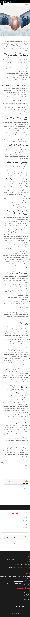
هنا (8, 454)
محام (22, 448)
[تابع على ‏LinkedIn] (1, 2)
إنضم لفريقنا (27, 592)
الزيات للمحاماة (12, 448)
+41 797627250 (19, 564)
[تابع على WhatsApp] (6, 2)
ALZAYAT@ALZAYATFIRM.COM (14, 567)
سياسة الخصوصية (26, 597)
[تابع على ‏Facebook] (10, 2)
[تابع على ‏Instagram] (3, 2)
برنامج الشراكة (26, 594)
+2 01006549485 (18, 581)
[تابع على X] (8, 2)
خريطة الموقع (27, 599)
